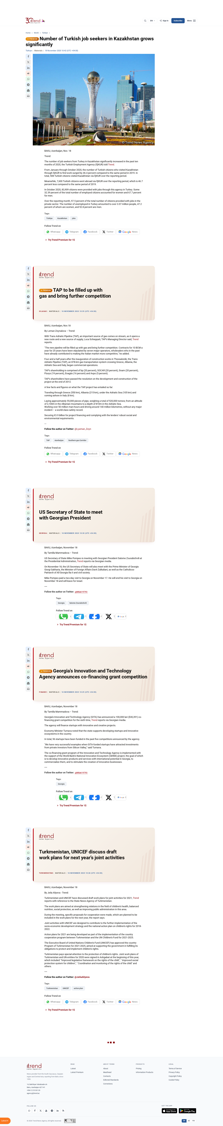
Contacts (107, 1076)
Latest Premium (77, 1072)
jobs (73, 218)
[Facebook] (35, 1110)
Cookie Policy (174, 1080)
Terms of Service (175, 1068)
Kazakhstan (62, 218)
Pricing (138, 1068)
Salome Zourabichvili (78, 603)
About (105, 1068)
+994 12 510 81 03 (33, 1090)
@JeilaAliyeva (82, 977)
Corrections (108, 1084)
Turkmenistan (52, 988)
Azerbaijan (59, 440)
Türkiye (49, 218)
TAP (48, 440)
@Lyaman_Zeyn (83, 429)
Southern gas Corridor (77, 440)
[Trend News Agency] (34, 1066)
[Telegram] (52, 1110)
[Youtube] (46, 1110)
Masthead (107, 1072)
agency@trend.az (33, 1093)
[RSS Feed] (63, 1110)
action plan (78, 988)
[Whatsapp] (29, 1110)
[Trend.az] (35, 21)
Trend (111, 164)
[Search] (145, 20)
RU (194, 1121)
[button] (28, 56)
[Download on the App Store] (169, 1110)
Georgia (61, 603)
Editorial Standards (111, 1080)
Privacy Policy (174, 1072)
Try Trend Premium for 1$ (61, 239)
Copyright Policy (175, 1076)
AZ (189, 1121)
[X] (40, 1110)
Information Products (144, 1072)
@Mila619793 (81, 592)
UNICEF (66, 988)
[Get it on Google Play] (187, 1110)
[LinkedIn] (57, 1110)
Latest (73, 1068)
